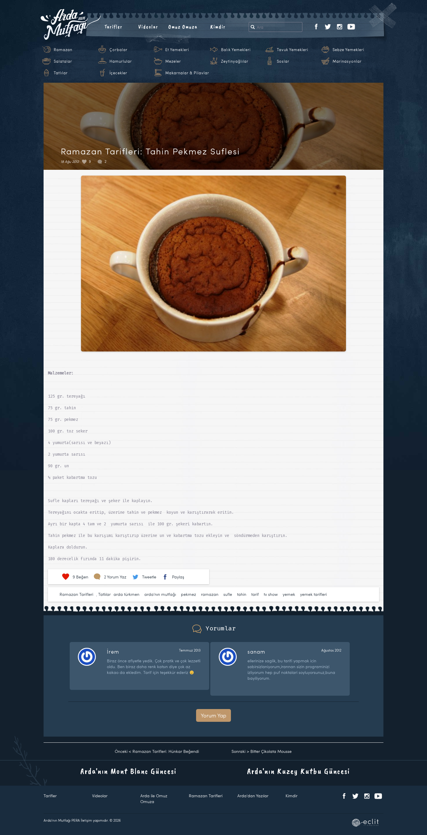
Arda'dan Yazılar (252, 795)
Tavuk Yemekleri (292, 49)
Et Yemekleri (177, 49)
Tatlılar (61, 72)
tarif (255, 594)
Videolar (148, 27)
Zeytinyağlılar (234, 61)
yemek (289, 594)
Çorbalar (119, 49)
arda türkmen (126, 594)
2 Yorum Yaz (115, 577)
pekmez (188, 594)
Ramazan (63, 49)
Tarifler (113, 27)
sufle (227, 594)
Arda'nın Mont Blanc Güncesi (128, 771)
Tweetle (149, 577)
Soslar (283, 61)
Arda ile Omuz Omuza (153, 798)
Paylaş (178, 577)
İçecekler (118, 72)
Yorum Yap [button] (213, 715)
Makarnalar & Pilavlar (187, 72)
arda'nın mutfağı (160, 594)
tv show (271, 594)
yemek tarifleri (313, 594)
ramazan (209, 594)
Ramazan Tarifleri (76, 594)
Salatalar (63, 61)
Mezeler (173, 61)
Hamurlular (121, 61)
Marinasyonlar (347, 61)
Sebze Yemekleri (348, 49)
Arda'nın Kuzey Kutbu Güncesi (298, 771)
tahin (241, 594)
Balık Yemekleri (236, 49)
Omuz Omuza (183, 27)
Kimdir (218, 27)
